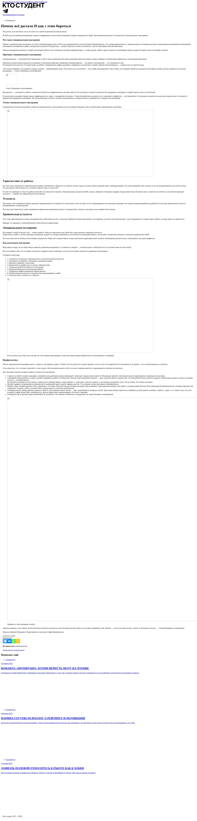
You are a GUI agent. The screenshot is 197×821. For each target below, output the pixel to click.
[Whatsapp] (13, 641)
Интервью (7, 15)
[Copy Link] (18, 641)
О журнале (20, 15)
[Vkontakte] (9, 641)
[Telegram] (5, 641)
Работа (13, 15)
